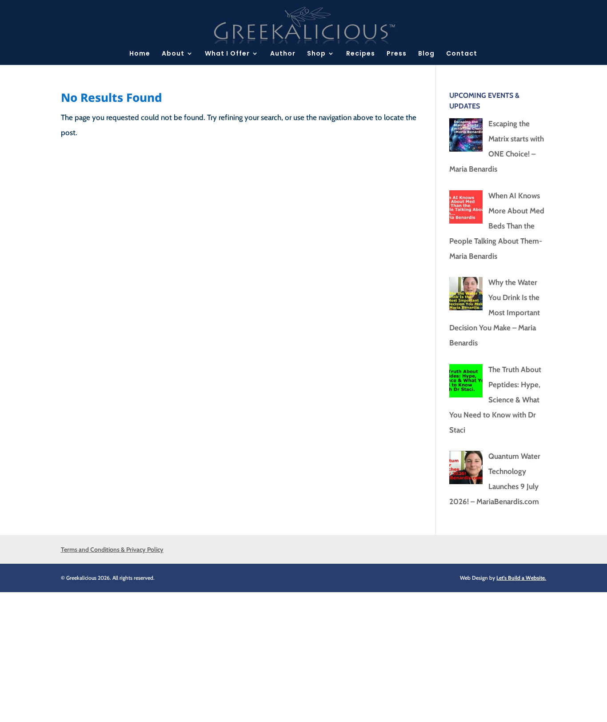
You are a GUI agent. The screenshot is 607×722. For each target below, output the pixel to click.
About (173, 54)
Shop (316, 54)
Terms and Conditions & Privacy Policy (112, 550)
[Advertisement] (266, 654)
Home (139, 54)
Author (283, 54)
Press (397, 54)
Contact (461, 54)
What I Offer (227, 54)
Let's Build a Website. (521, 577)
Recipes (360, 54)
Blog (426, 54)
